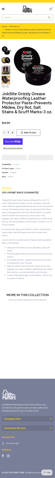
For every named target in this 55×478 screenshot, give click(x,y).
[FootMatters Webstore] (27, 9)
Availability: (7, 164)
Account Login (12, 443)
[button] (14, 157)
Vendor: (5, 172)
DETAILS (7, 188)
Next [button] (7, 86)
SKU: (4, 176)
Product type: (8, 168)
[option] (6, 51)
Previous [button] (3, 86)
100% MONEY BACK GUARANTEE (20, 192)
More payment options (13, 148)
